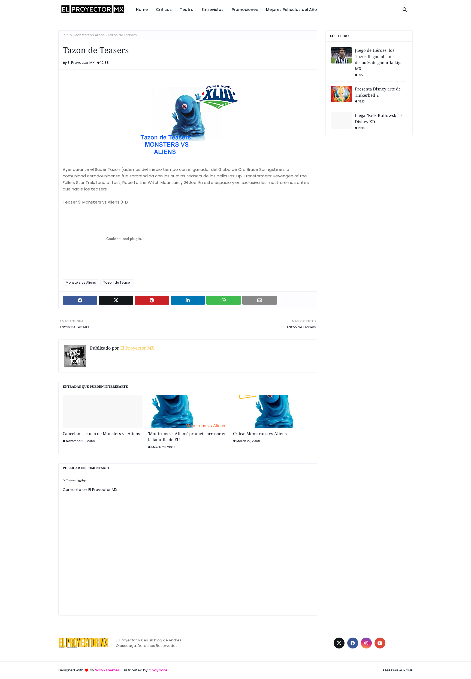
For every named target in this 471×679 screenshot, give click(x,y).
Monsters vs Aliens (89, 35)
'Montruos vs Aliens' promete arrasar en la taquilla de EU (187, 436)
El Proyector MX (81, 62)
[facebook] (352, 643)
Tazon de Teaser (117, 282)
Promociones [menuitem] (245, 9)
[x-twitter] (339, 643)
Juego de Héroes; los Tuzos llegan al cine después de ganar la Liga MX (379, 59)
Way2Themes (107, 670)
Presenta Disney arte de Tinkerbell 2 (378, 92)
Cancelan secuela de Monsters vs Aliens (101, 433)
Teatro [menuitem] (187, 9)
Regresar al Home (398, 670)
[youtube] (380, 643)
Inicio (67, 35)
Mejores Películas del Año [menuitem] (291, 9)
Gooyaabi (158, 670)
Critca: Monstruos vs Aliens (260, 433)
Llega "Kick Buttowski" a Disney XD (379, 118)
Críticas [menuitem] (164, 9)
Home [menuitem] (142, 9)
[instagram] (366, 643)
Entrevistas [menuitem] (213, 9)
